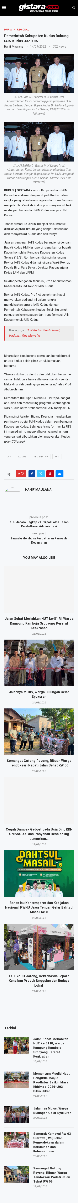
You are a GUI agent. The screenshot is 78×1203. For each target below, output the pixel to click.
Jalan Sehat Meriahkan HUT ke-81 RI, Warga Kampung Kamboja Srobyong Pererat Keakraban (39, 623)
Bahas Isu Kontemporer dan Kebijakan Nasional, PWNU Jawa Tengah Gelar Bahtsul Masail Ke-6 (39, 907)
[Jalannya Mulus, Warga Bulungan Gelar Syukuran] (39, 663)
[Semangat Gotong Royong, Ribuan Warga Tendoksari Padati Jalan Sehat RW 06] (39, 731)
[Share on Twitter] (41, 473)
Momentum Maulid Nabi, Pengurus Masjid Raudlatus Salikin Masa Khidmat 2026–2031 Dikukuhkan (51, 1082)
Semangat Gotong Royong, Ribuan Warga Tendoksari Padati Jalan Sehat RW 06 (51, 1174)
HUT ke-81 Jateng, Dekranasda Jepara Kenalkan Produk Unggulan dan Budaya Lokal (39, 980)
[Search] (74, 8)
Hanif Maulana (13, 46)
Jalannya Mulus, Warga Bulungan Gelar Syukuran (52, 1111)
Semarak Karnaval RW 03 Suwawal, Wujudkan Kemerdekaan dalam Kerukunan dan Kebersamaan (52, 1142)
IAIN (9, 456)
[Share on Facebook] (31, 473)
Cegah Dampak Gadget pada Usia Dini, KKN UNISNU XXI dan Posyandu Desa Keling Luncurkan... (39, 834)
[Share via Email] (59, 473)
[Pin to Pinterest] (50, 473)
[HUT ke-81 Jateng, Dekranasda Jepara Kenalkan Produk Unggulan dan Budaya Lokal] (39, 947)
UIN (57, 456)
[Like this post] (22, 473)
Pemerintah (40, 456)
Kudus (22, 456)
